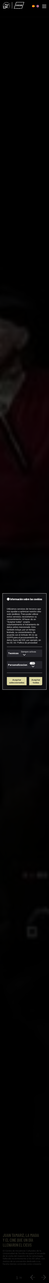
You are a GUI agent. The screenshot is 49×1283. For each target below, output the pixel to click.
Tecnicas (13, 653)
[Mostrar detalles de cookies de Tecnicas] (24, 654)
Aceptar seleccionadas (16, 681)
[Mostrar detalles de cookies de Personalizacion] (33, 666)
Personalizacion (17, 664)
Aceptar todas (35, 681)
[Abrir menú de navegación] (44, 6)
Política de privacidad (27, 642)
